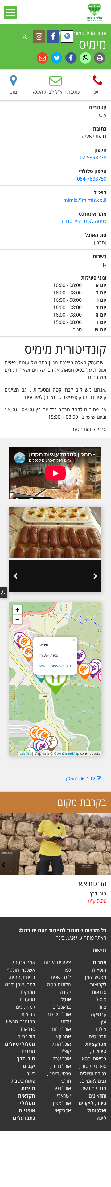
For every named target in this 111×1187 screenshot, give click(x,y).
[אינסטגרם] (39, 36)
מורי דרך (26, 1058)
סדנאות (99, 992)
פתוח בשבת (23, 1080)
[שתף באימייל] (42, 57)
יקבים (29, 1066)
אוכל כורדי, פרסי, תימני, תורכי (59, 1073)
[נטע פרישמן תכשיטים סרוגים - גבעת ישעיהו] (28, 653)
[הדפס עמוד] (99, 57)
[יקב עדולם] (79, 657)
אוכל (66, 999)
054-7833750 (91, 178)
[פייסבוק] (53, 36)
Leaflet (25, 753)
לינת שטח (61, 977)
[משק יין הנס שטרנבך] (92, 670)
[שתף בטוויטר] (56, 57)
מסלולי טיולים (20, 1043)
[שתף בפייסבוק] (70, 57)
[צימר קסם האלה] (41, 674)
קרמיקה (98, 1014)
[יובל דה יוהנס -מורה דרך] (51, 744)
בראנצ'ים (61, 1006)
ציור (102, 1006)
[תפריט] (12, 12)
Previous (95, 576)
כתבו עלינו (24, 1117)
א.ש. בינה (65, 937)
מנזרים (28, 1051)
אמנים (99, 962)
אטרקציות (95, 1043)
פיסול (101, 999)
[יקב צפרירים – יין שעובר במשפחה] (42, 748)
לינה (101, 1117)
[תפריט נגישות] (3, 592)
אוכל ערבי (61, 1058)
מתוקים (28, 992)
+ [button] (17, 610)
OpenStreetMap (66, 753)
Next (15, 576)
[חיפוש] (24, 36)
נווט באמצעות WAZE (55, 666)
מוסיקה (99, 969)
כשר (31, 1073)
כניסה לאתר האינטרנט (84, 221)
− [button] (17, 619)
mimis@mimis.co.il (84, 200)
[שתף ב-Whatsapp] (85, 57)
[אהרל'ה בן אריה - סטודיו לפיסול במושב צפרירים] (44, 738)
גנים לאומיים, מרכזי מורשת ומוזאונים (93, 1088)
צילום (101, 1029)
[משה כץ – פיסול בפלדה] (24, 644)
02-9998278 (93, 157)
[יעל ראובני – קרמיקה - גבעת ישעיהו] (83, 671)
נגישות (99, 950)
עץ (103, 1021)
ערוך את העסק (81, 778)
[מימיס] (55, 678)
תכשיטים (97, 1036)
